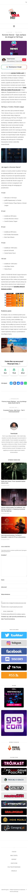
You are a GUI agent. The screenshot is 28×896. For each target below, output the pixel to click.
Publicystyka (18, 32)
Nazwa (2, 579)
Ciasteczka (14, 863)
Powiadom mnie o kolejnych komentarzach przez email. (13, 603)
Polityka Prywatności (14, 867)
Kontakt (14, 859)
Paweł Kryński (14, 433)
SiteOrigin (16, 891)
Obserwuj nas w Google (15, 67)
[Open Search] (26, 2)
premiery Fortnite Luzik (17, 73)
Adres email (4, 587)
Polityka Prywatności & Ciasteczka (17, 889)
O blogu (14, 851)
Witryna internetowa (5, 594)
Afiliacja (14, 871)
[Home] (14, 21)
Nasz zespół (14, 855)
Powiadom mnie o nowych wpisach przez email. (12, 606)
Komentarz (4, 555)
